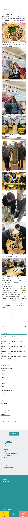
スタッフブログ (4, 397)
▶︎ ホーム (6, 459)
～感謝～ (5, 9)
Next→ (25, 327)
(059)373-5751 (9, 455)
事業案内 (5, 479)
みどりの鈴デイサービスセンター (18, 300)
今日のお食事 (4, 403)
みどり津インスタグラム (12, 304)
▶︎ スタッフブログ (8, 461)
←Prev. (3, 327)
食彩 (3, 377)
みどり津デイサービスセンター (16, 315)
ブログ (3, 370)
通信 (3, 374)
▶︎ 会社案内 (6, 463)
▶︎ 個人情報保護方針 (8, 467)
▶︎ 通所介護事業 (6, 481)
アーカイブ (3, 413)
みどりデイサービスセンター (7, 381)
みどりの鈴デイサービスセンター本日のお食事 (17, 337)
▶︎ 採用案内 (6, 465)
